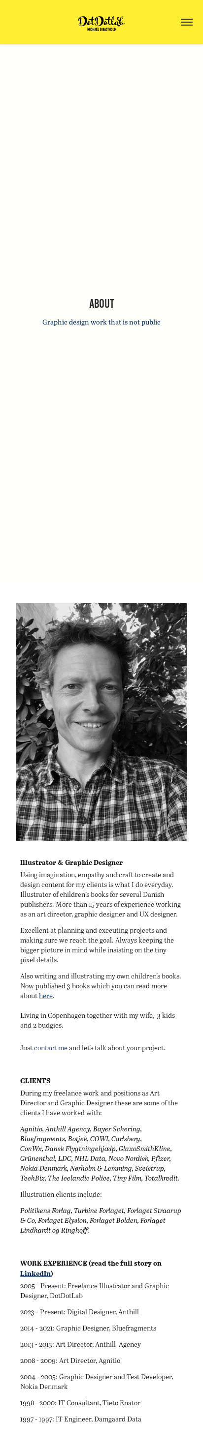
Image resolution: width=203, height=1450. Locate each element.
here (46, 995)
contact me (51, 1047)
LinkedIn (35, 1273)
